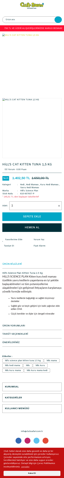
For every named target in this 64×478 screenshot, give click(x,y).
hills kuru (40, 365)
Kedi (22, 184)
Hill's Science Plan (29, 190)
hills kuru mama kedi (37, 370)
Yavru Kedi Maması (29, 187)
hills (28, 365)
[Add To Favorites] (17, 239)
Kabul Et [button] (32, 473)
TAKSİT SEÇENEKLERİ (15, 334)
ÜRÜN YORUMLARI (13, 325)
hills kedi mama (12, 365)
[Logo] (32, 5)
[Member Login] (32, 12)
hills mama (52, 360)
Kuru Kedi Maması (49, 184)
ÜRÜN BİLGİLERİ (12, 264)
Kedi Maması (32, 184)
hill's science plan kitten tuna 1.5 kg (23, 360)
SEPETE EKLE (32, 216)
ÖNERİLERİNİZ (11, 342)
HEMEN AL (32, 227)
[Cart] (58, 12)
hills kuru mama (13, 370)
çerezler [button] (25, 467)
